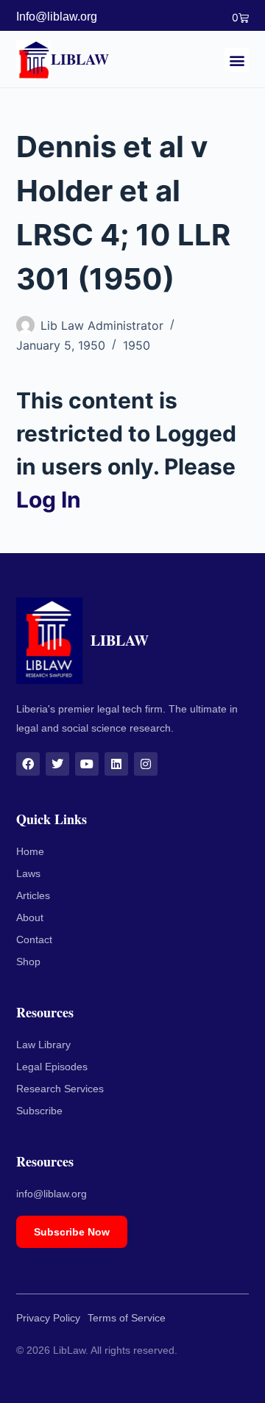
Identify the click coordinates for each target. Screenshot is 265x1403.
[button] (237, 60)
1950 (136, 345)
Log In (48, 499)
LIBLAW (80, 59)
